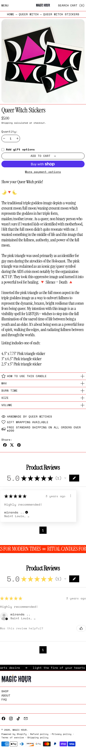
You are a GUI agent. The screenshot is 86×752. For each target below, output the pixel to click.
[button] (63, 5)
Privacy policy (61, 734)
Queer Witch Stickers (61, 14)
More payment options (43, 172)
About (5, 695)
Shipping (7, 122)
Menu (5, 5)
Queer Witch (29, 14)
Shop (5, 691)
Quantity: (9, 131)
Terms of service (12, 737)
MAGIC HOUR (20, 729)
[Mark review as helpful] (81, 628)
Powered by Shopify (14, 734)
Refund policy (39, 734)
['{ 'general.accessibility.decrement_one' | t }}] (4, 138)
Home (10, 14)
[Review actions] (70, 496)
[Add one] (17, 138)
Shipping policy (37, 737)
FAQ (4, 699)
